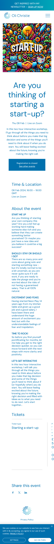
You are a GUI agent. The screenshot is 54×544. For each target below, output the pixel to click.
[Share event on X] (19, 493)
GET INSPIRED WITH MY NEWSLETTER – (27, 5)
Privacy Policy (27, 519)
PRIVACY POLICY (17, 533)
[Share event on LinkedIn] (26, 493)
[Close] (50, 528)
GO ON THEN (40, 540)
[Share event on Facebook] (13, 493)
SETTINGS (14, 540)
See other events (27, 166)
